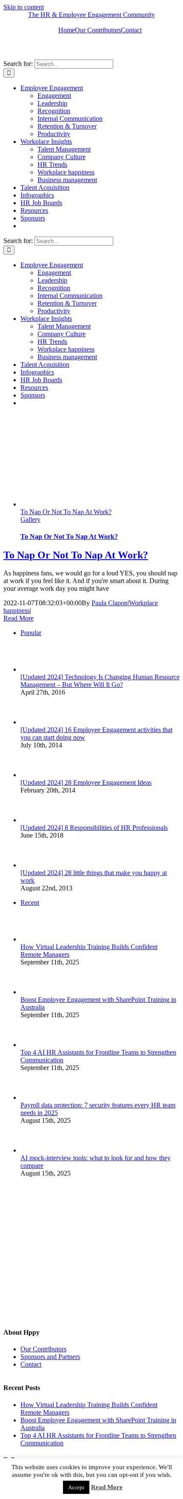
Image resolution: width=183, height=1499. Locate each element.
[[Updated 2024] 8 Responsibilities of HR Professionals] (34, 820)
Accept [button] (76, 1487)
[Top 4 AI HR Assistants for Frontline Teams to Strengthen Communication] (34, 1044)
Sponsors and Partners (50, 1356)
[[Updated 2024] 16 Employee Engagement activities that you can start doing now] (34, 722)
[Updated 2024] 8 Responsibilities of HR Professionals (94, 827)
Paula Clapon (110, 602)
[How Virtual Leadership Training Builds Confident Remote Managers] (34, 939)
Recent (29, 902)
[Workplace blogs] (67, 1318)
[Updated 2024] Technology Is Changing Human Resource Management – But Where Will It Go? (100, 680)
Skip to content (23, 7)
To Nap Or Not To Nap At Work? (66, 511)
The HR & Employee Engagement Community (91, 14)
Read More (18, 618)
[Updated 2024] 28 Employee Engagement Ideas (86, 782)
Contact (30, 1364)
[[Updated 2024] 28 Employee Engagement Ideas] (34, 774)
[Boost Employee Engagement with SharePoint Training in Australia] (34, 992)
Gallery (30, 519)
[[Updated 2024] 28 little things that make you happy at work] (34, 865)
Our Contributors (43, 1349)
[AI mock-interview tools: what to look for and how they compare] (34, 1150)
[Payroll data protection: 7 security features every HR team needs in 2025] (34, 1097)
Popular (30, 632)
